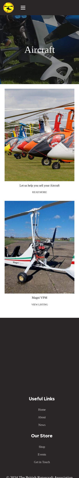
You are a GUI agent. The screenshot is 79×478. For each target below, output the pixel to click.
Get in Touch (42, 462)
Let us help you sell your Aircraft (39, 185)
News (41, 424)
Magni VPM (39, 297)
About (42, 417)
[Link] (74, 7)
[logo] (8, 7)
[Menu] (23, 7)
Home (42, 409)
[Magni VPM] (39, 203)
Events (42, 454)
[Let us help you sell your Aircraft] (39, 91)
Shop (42, 446)
